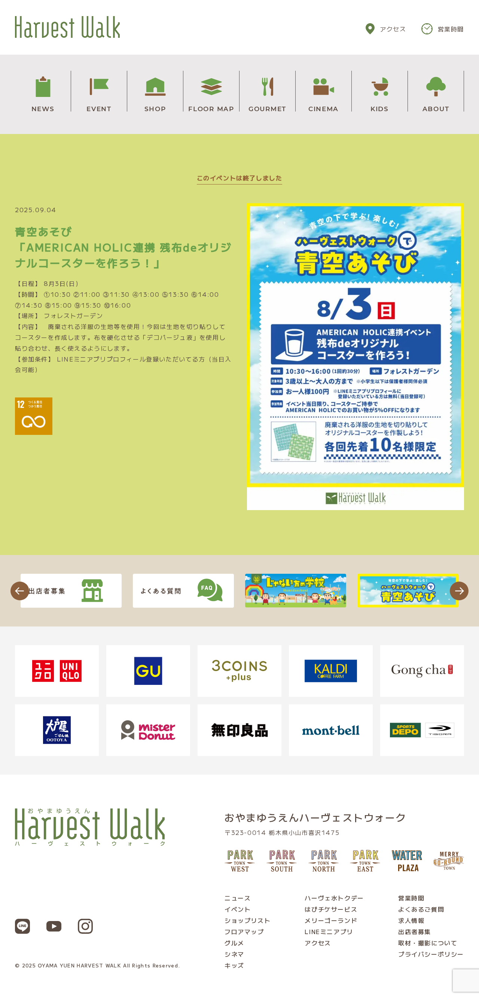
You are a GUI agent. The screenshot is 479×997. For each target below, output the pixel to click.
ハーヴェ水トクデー (334, 897)
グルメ (234, 942)
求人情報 (411, 920)
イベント (238, 909)
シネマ (234, 953)
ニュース (238, 897)
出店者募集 (414, 931)
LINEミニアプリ (329, 931)
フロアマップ (244, 931)
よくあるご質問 (421, 909)
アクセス (393, 28)
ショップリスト (248, 920)
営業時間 (451, 28)
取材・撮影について (427, 942)
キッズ (234, 965)
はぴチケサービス (331, 909)
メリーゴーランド (331, 920)
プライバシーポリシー (431, 953)
